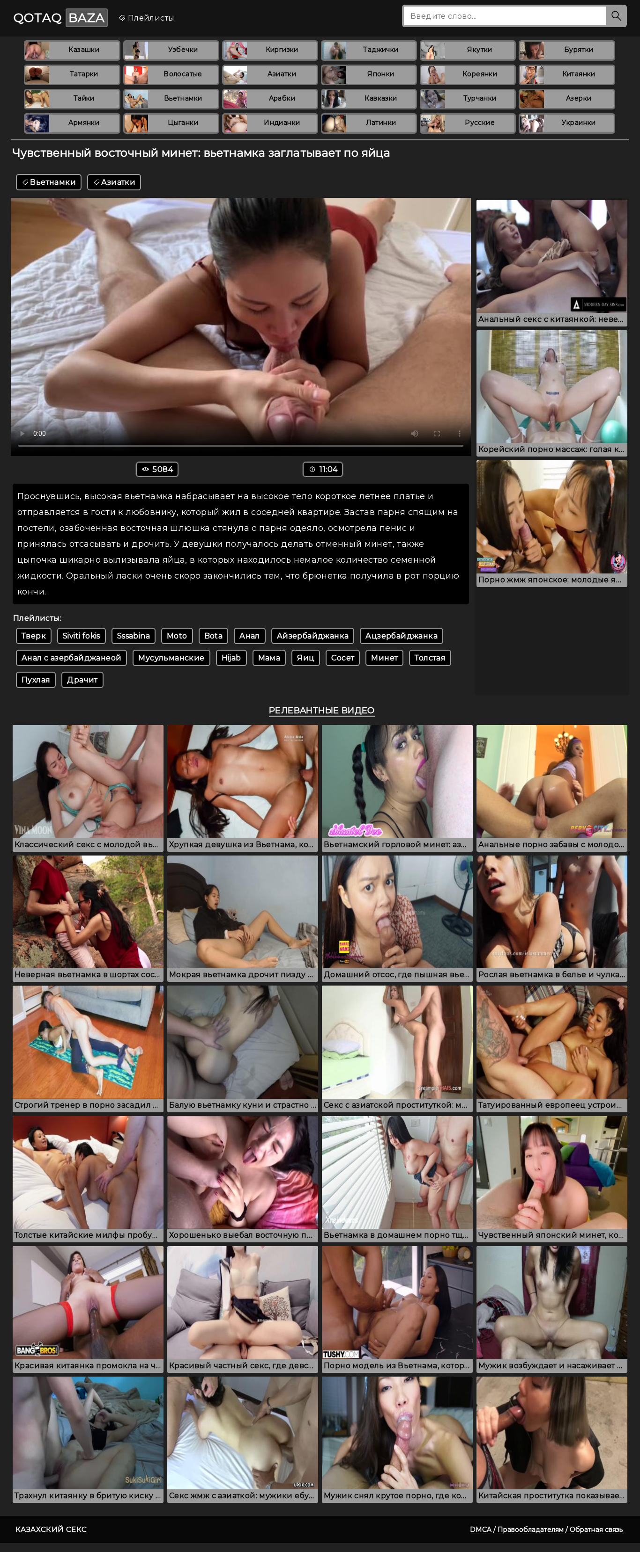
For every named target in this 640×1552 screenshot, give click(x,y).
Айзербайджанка (313, 635)
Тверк (34, 635)
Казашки (83, 49)
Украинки (579, 122)
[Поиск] (616, 16)
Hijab (231, 657)
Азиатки (282, 74)
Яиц (305, 657)
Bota (213, 635)
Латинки (381, 122)
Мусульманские (171, 657)
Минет (384, 657)
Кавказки (381, 98)
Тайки (84, 98)
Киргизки (282, 49)
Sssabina (133, 635)
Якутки (479, 49)
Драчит (82, 679)
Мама (269, 657)
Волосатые (183, 74)
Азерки (578, 98)
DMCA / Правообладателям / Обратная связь (546, 1529)
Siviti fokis (81, 635)
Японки (380, 74)
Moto (177, 635)
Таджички (380, 49)
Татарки (84, 74)
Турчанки (480, 98)
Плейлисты (150, 18)
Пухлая (36, 679)
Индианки (282, 122)
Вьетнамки (183, 98)
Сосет (342, 657)
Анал (249, 635)
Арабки (282, 98)
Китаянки (578, 74)
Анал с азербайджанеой (71, 657)
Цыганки (183, 122)
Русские (480, 122)
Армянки (83, 122)
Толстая (430, 657)
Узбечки (183, 49)
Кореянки (479, 74)
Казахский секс (51, 1529)
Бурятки (579, 49)
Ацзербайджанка (401, 635)
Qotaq (59, 17)
